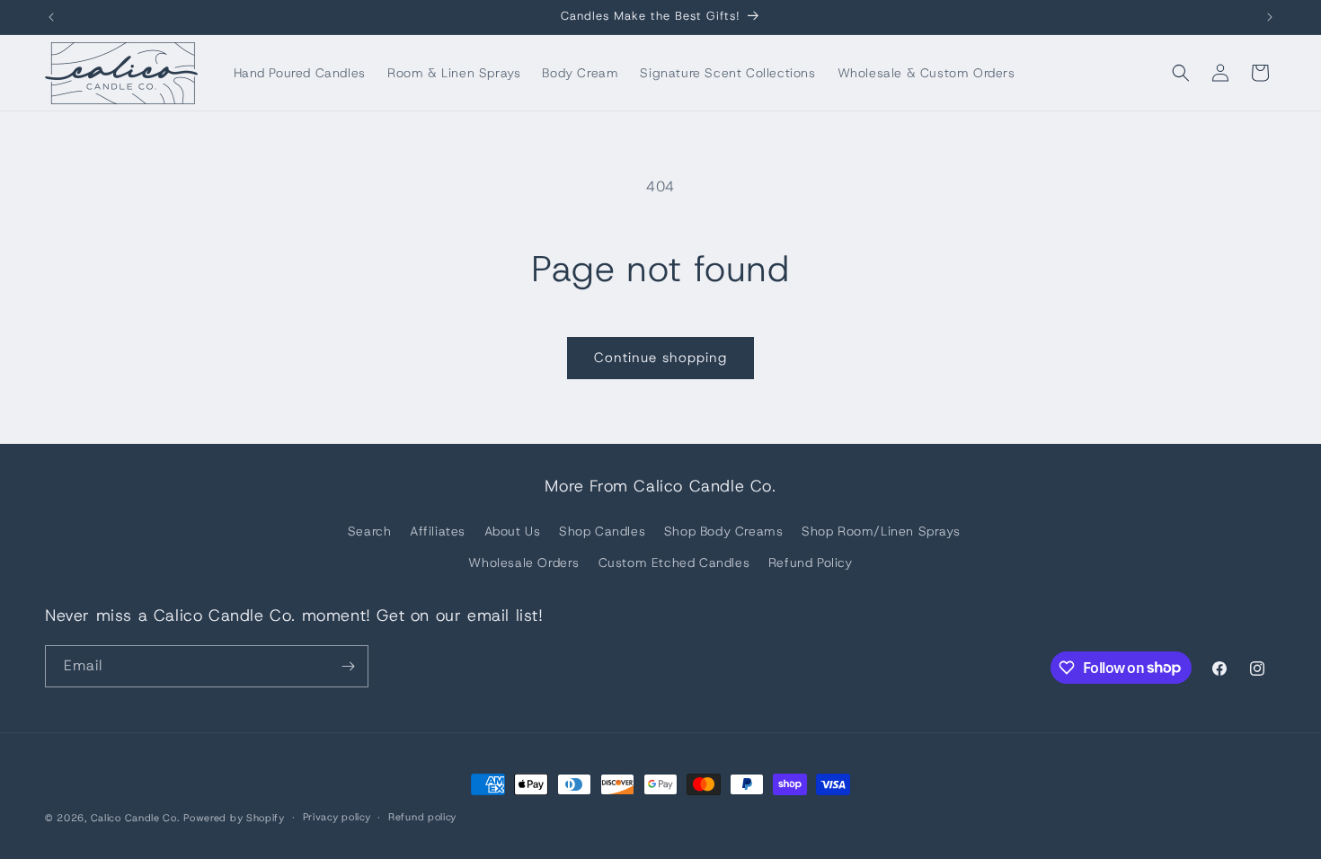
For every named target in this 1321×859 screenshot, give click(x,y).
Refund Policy (810, 562)
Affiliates (437, 531)
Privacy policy (337, 816)
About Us (512, 531)
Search (370, 531)
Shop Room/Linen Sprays (881, 531)
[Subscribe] (348, 666)
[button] (1181, 73)
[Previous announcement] (51, 17)
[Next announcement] (1270, 17)
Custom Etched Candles (674, 562)
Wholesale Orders (524, 562)
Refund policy (422, 816)
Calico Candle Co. (135, 817)
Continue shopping (660, 358)
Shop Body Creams (724, 531)
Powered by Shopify (234, 817)
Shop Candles (602, 531)
